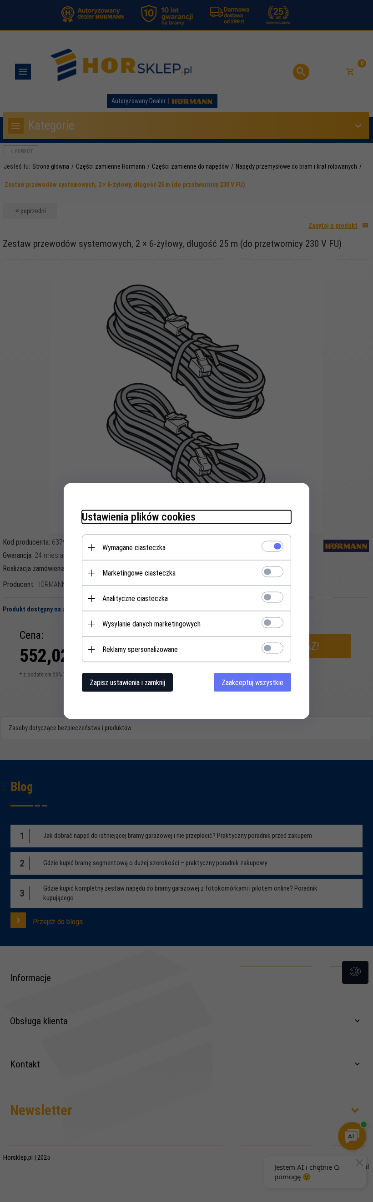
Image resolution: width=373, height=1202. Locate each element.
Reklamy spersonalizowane (140, 649)
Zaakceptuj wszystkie (252, 682)
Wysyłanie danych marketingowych (151, 624)
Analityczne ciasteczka (135, 598)
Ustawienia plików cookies (139, 517)
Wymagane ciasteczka (134, 547)
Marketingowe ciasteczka (139, 573)
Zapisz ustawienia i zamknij (127, 682)
